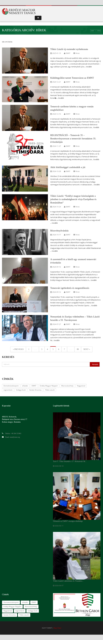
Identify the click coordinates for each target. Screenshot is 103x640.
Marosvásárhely (67, 386)
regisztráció (7, 390)
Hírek (78, 53)
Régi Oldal (57, 628)
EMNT (92, 31)
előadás (25, 386)
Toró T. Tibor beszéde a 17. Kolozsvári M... (70, 461)
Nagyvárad (81, 386)
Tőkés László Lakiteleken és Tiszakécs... (68, 581)
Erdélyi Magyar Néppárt (49, 386)
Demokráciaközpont (11, 386)
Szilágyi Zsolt (21, 390)
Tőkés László (50, 390)
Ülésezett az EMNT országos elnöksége (68, 521)
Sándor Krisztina (35, 390)
